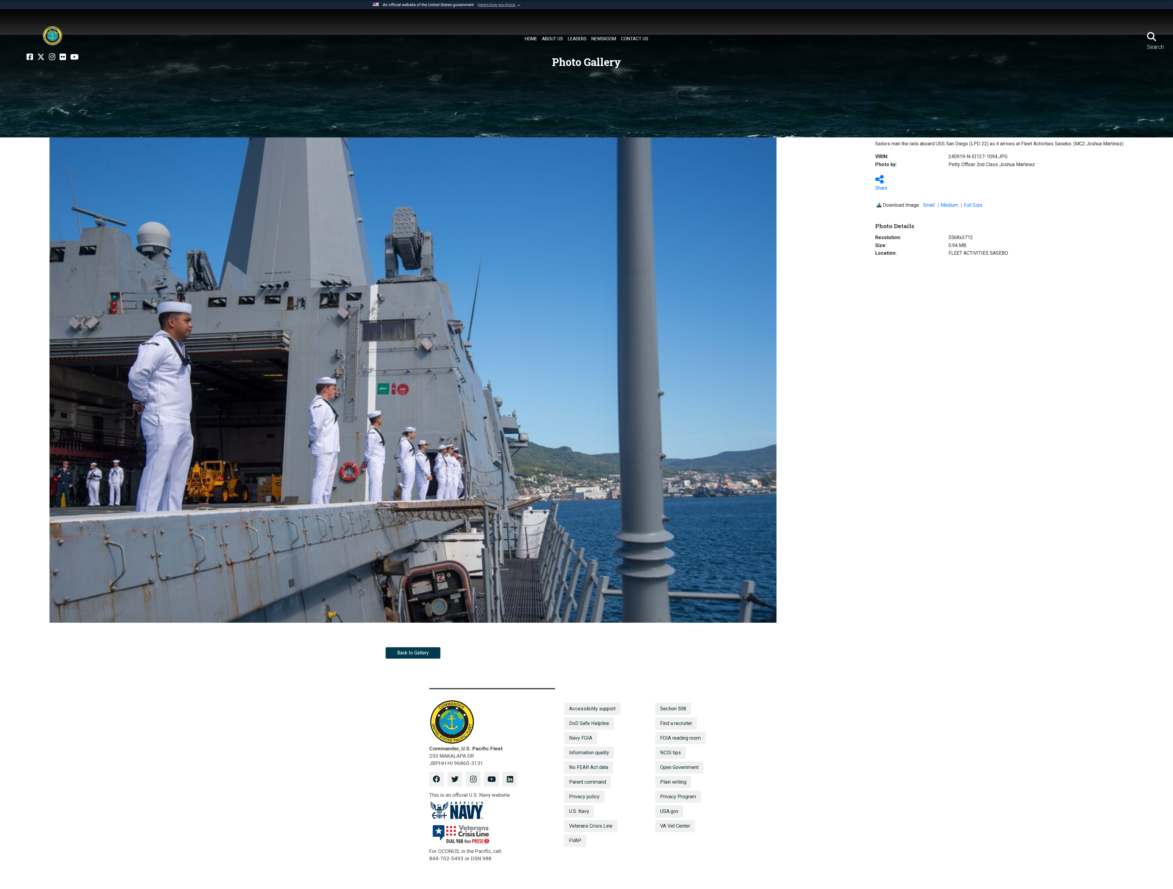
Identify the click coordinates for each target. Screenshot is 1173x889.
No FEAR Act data (588, 767)
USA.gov (669, 811)
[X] (41, 57)
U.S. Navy (579, 811)
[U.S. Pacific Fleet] (52, 35)
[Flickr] (63, 57)
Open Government (679, 767)
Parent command (587, 782)
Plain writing (673, 782)
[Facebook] (30, 57)
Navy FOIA (580, 738)
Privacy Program (678, 797)
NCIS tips (670, 753)
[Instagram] (52, 57)
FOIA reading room (680, 738)
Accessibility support (592, 709)
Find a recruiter (676, 723)
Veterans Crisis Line (590, 826)
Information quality (589, 753)
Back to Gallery (413, 653)
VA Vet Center (675, 826)
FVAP (575, 840)
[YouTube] (74, 57)
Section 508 (673, 709)
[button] (500, 5)
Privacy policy (584, 797)
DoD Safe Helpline (589, 723)
